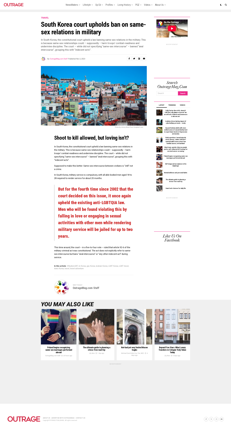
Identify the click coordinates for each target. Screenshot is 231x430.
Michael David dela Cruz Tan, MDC (132, 353)
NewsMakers (72, 4)
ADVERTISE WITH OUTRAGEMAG (62, 418)
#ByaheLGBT (72, 266)
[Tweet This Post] (134, 58)
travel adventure (77, 269)
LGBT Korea (113, 266)
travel (67, 269)
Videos (147, 4)
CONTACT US (80, 418)
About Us (159, 4)
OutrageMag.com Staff (59, 59)
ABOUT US (46, 418)
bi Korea (82, 266)
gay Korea (91, 266)
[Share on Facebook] (129, 58)
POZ (137, 4)
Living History (124, 4)
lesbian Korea (101, 266)
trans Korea (59, 269)
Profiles (109, 4)
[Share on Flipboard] (139, 58)
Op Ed (98, 4)
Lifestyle (87, 4)
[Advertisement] (172, 60)
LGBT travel (124, 266)
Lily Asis (92, 353)
